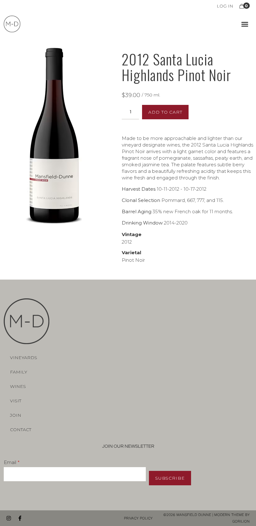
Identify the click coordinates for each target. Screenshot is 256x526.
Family (18, 372)
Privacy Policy (139, 518)
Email (10, 462)
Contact (20, 429)
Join (15, 415)
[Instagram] (8, 518)
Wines (18, 386)
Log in (225, 6)
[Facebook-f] (19, 518)
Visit (15, 401)
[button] (244, 24)
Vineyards (23, 357)
